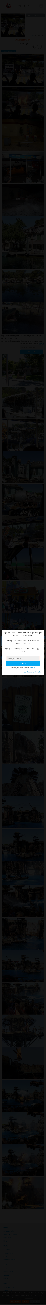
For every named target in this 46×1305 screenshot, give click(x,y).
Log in (32, 668)
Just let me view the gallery (33, 672)
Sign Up (22, 663)
